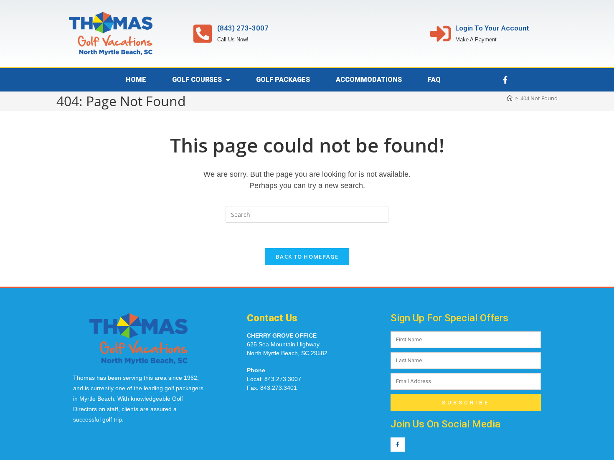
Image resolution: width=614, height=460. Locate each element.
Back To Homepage (307, 256)
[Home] (510, 98)
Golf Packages (283, 80)
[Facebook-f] (505, 79)
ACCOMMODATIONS (369, 80)
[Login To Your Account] (440, 33)
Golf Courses (197, 80)
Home (136, 80)
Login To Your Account (492, 28)
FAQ (434, 80)
